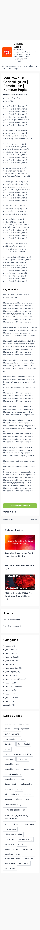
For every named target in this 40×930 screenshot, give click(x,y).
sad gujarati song (25, 839)
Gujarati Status (8, 698)
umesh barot (28, 859)
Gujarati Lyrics (18, 45)
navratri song (10, 829)
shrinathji (21, 844)
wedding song (10, 868)
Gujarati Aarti (8, 646)
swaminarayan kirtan (12, 859)
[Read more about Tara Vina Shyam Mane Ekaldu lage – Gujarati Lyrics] (20, 542)
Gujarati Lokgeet (9, 672)
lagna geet (28, 794)
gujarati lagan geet (12, 764)
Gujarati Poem (8, 683)
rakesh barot (10, 839)
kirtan (19, 789)
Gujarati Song (8, 694)
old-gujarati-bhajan (13, 834)
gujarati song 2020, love (14, 779)
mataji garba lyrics (11, 824)
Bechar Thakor (24, 724)
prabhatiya (7, 705)
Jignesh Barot (10, 784)
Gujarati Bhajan (9, 653)
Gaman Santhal (24, 744)
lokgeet (19, 799)
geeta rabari (9, 759)
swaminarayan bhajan (13, 854)
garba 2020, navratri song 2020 (18, 754)
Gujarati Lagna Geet (10, 668)
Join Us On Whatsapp (11, 620)
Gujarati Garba (8, 661)
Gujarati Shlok (8, 690)
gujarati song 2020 (13, 774)
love (27, 799)
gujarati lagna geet (12, 769)
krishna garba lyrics (12, 794)
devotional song (12, 734)
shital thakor (9, 844)
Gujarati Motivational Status (13, 679)
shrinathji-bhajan (11, 849)
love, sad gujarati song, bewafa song (17, 817)
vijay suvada (10, 863)
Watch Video (9, 511)
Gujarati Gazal (8, 664)
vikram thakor (24, 863)
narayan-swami (28, 824)
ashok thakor (10, 724)
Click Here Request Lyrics (12, 626)
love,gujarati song (13, 804)
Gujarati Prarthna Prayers (12, 686)
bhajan (7, 729)
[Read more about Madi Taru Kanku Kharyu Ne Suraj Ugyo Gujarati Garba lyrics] (20, 582)
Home (4, 66)
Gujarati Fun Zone (10, 657)
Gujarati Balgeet (9, 650)
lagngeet (8, 799)
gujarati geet (22, 759)
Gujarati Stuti (8, 701)
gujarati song (29, 769)
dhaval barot (9, 744)
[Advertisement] (20, 20)
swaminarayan (27, 849)
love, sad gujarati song (15, 810)
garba (7, 749)
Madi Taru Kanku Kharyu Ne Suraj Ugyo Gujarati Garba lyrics (18, 596)
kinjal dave (9, 789)
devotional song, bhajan (15, 739)
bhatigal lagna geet (21, 729)
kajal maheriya (26, 784)
